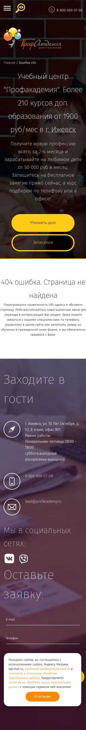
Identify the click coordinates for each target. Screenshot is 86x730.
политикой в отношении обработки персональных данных (33, 675)
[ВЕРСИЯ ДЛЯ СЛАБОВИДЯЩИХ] (21, 8)
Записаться (43, 243)
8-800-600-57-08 (69, 10)
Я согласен (42, 696)
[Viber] (23, 559)
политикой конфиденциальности (47, 669)
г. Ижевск (60, 130)
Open (7, 8)
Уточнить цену (43, 223)
